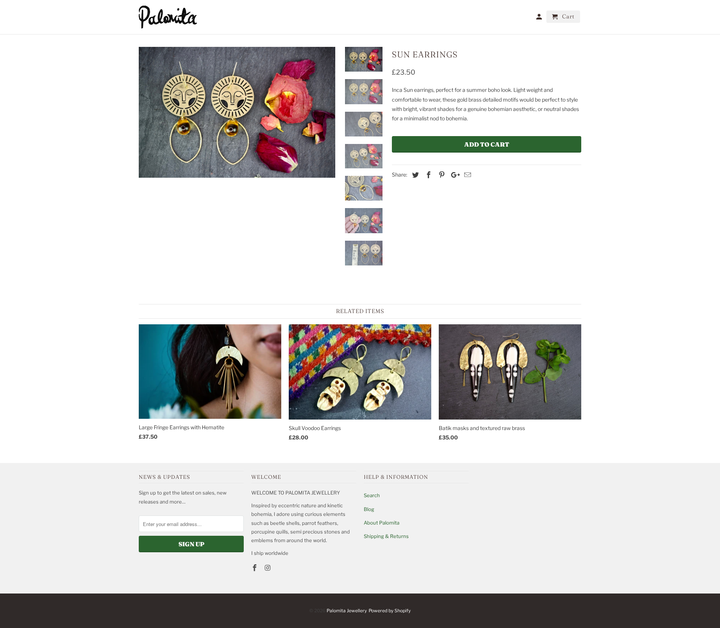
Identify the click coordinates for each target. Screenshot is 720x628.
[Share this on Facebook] (428, 175)
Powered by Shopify (390, 610)
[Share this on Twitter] (414, 175)
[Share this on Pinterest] (441, 175)
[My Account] (539, 18)
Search (372, 495)
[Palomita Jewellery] (168, 17)
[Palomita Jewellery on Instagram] (268, 568)
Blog (369, 509)
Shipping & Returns (386, 536)
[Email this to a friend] (466, 175)
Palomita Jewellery (346, 610)
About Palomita (381, 523)
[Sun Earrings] (237, 112)
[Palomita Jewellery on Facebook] (255, 568)
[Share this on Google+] (453, 175)
